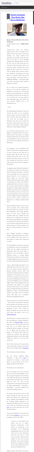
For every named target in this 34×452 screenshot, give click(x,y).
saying (24, 358)
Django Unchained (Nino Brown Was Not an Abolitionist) (17, 17)
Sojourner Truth (19, 322)
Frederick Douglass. (11, 314)
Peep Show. (26, 348)
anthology (16, 415)
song (8, 407)
